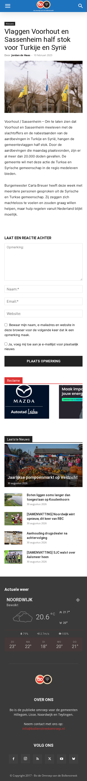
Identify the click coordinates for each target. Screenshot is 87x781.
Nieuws (10, 23)
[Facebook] (13, 758)
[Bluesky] (73, 758)
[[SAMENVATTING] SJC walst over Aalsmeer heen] (13, 557)
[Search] (81, 6)
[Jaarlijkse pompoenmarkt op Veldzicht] (43, 465)
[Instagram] (25, 758)
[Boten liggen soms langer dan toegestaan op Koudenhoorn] (13, 499)
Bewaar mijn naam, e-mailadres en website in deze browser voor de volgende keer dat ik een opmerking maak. (39, 330)
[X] (49, 758)
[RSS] (37, 758)
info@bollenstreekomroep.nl (43, 728)
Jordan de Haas (20, 55)
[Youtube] (61, 758)
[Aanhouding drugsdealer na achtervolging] (13, 537)
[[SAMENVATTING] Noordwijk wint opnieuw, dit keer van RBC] (13, 518)
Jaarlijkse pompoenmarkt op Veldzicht (43, 477)
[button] (7, 6)
